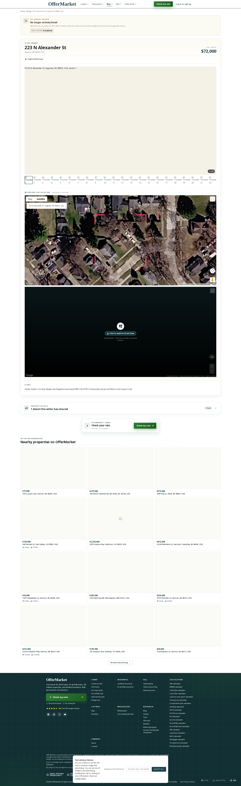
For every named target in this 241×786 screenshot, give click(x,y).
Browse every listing (120, 662)
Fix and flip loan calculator (179, 726)
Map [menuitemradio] (30, 199)
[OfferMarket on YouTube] (65, 714)
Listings (28, 11)
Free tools (129, 4)
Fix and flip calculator (178, 723)
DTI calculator (175, 716)
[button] (120, 332)
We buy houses (149, 690)
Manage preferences (114, 769)
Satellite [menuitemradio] (41, 199)
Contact (94, 746)
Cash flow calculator (177, 690)
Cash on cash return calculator (181, 697)
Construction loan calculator (180, 703)
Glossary (146, 720)
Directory (94, 714)
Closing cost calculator (178, 700)
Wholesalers (122, 711)
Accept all (159, 769)
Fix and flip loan (97, 693)
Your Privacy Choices (187, 782)
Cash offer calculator (178, 693)
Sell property (148, 683)
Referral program (150, 727)
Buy (108, 4)
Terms (214, 284)
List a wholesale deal (125, 714)
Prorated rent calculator (179, 743)
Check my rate (163, 4)
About (93, 743)
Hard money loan (98, 697)
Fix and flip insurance (125, 687)
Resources (148, 707)
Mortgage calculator (177, 739)
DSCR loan (95, 687)
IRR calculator (175, 730)
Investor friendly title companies (151, 731)
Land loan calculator (177, 733)
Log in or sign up (183, 4)
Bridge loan (95, 700)
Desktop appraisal (177, 707)
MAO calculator (175, 736)
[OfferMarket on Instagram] (54, 714)
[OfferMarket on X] (59, 714)
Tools (145, 717)
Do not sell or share (138, 769)
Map (93, 711)
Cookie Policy (80, 778)
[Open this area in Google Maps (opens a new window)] (29, 283)
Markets (146, 724)
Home (22, 11)
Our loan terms (97, 690)
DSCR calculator (176, 710)
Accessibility (172, 782)
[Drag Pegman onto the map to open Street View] (212, 279)
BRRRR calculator (176, 687)
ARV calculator (175, 683)
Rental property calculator (179, 746)
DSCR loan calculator (178, 713)
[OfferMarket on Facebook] (48, 714)
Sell (117, 4)
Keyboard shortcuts (183, 284)
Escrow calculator (176, 720)
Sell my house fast (150, 687)
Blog (145, 711)
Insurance (96, 4)
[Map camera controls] (212, 270)
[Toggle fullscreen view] (212, 199)
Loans (83, 4)
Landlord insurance (124, 683)
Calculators (176, 680)
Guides (146, 714)
